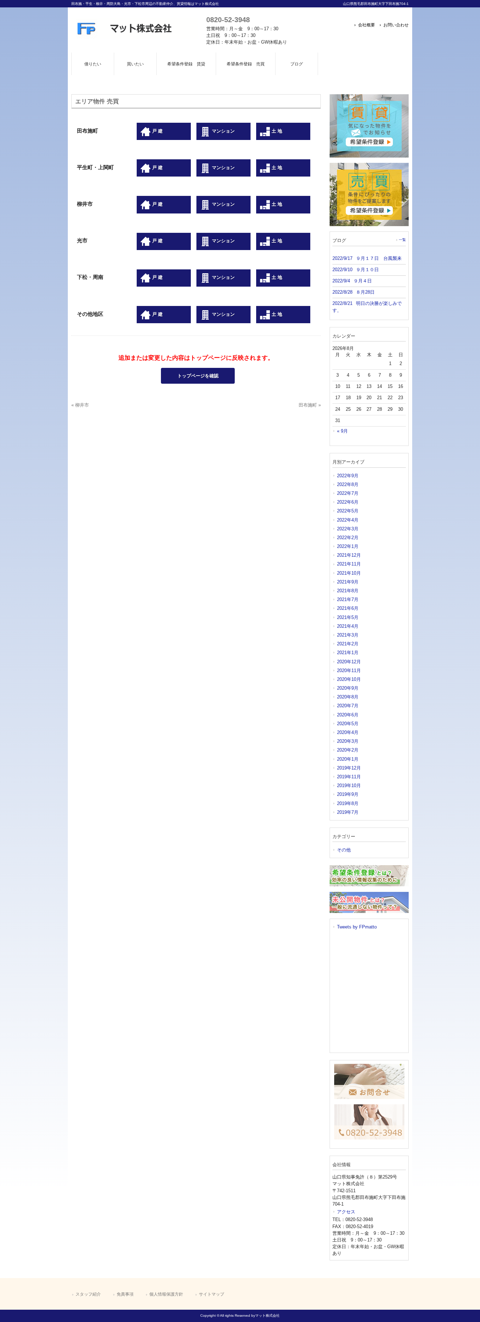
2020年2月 (347, 750)
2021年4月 (347, 626)
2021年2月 (347, 643)
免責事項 (125, 1294)
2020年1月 (347, 759)
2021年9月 (347, 582)
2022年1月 (347, 546)
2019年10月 (349, 785)
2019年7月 (347, 812)
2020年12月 (349, 661)
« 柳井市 (80, 405)
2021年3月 (347, 635)
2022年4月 (347, 520)
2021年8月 (347, 590)
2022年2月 (347, 537)
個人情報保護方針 (166, 1294)
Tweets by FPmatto (357, 927)
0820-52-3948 (228, 19)
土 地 (276, 131)
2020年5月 (347, 723)
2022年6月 (347, 502)
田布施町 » (310, 405)
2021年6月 (347, 608)
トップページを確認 (198, 375)
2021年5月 (347, 617)
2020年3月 (347, 741)
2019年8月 (347, 803)
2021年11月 (349, 564)
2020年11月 (349, 670)
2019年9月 (347, 794)
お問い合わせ (396, 25)
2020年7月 (347, 705)
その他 (344, 849)
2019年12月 (349, 768)
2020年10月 (349, 679)
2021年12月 (349, 555)
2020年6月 (347, 714)
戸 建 (157, 131)
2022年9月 (347, 475)
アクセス (346, 1211)
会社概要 (366, 25)
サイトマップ (211, 1294)
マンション (222, 131)
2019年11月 (349, 776)
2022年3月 (347, 528)
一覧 (402, 240)
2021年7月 (347, 599)
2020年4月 (347, 732)
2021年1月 (347, 652)
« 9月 (342, 431)
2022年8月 (347, 484)
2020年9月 (347, 688)
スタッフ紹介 (88, 1294)
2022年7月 (347, 493)
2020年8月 (347, 697)
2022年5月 (347, 510)
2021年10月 (349, 573)
